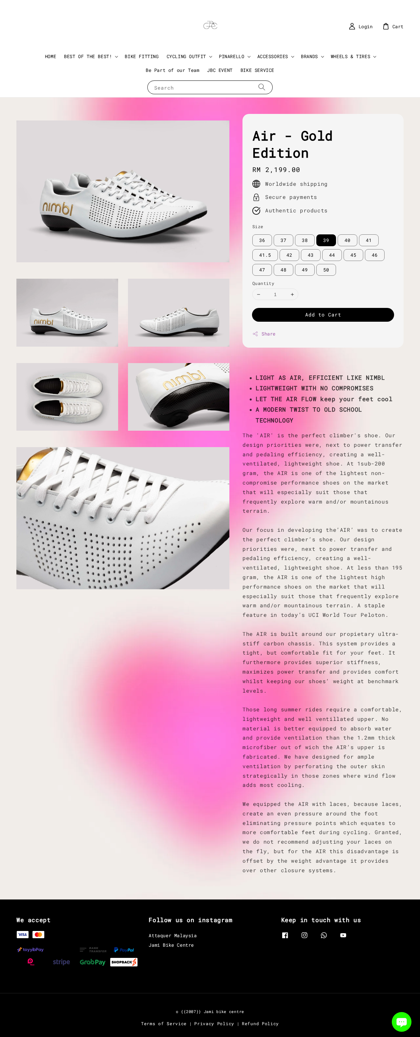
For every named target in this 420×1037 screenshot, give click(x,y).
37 (283, 240)
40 (347, 240)
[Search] (261, 87)
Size (257, 226)
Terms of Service (164, 1023)
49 (305, 270)
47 (262, 270)
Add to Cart (323, 314)
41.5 (265, 255)
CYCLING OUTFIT (186, 56)
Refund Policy (260, 1023)
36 (262, 240)
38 (305, 240)
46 (375, 255)
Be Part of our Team (172, 70)
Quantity (263, 283)
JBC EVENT (219, 70)
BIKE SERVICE (257, 70)
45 (353, 255)
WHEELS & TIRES (350, 56)
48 (283, 270)
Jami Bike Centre (171, 945)
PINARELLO (231, 56)
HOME (50, 56)
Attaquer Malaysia (173, 936)
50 (326, 270)
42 (289, 255)
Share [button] (269, 334)
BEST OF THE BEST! (88, 56)
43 (311, 255)
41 (369, 240)
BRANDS (309, 56)
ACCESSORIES (272, 56)
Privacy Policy (214, 1023)
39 (326, 240)
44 (332, 255)
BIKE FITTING (141, 56)
